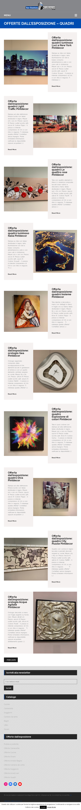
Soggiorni (8, 713)
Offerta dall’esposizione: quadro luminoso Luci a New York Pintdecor (62, 42)
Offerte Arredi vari (11, 773)
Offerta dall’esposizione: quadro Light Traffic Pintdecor (18, 105)
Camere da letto (11, 717)
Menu (7, 15)
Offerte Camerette (11, 748)
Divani (6, 729)
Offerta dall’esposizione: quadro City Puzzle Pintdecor (62, 539)
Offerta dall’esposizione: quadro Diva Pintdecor (18, 476)
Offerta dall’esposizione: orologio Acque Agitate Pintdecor (18, 602)
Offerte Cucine (10, 752)
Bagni (6, 721)
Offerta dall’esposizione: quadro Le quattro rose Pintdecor (62, 169)
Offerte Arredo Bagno (13, 761)
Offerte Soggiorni (11, 769)
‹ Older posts (11, 660)
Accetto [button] (43, 807)
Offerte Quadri (10, 777)
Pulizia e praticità (11, 744)
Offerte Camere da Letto (14, 765)
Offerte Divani (10, 757)
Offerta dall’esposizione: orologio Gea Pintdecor (18, 351)
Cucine (7, 704)
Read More (56, 86)
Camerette (8, 708)
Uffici (6, 725)
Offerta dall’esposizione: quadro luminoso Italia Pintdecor (18, 232)
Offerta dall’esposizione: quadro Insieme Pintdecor (62, 293)
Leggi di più (51, 807)
